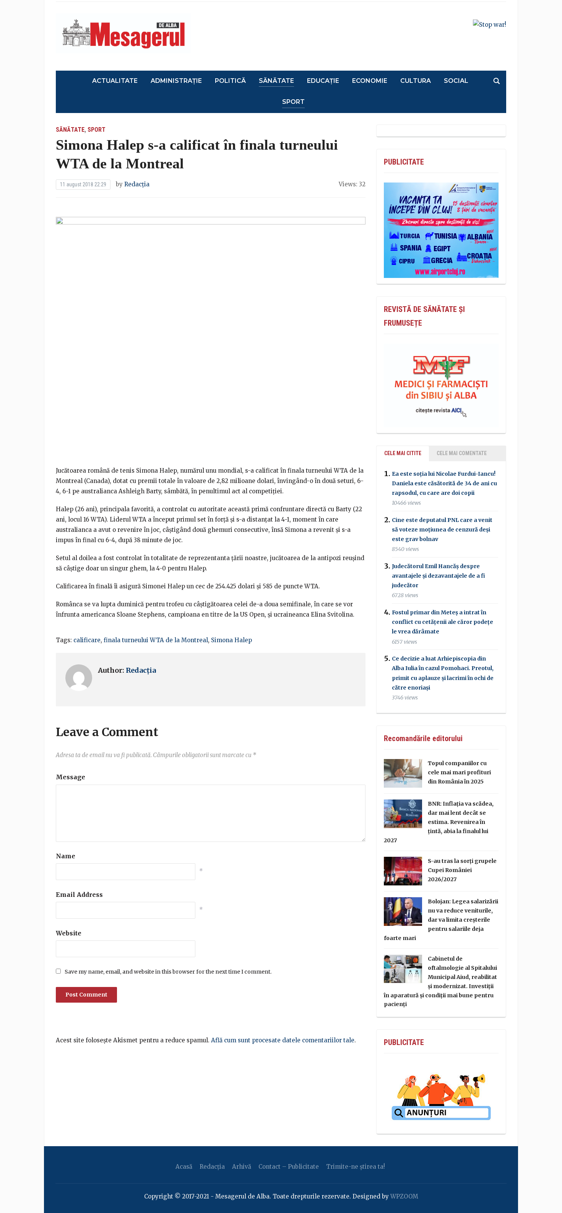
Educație (323, 80)
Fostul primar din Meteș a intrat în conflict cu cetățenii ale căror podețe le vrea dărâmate (442, 622)
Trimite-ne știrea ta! (355, 1166)
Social (456, 80)
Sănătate (276, 80)
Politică (230, 80)
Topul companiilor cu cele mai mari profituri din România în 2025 (459, 772)
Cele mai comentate (462, 453)
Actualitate (115, 80)
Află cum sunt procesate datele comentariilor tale (282, 1040)
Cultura (415, 80)
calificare (87, 640)
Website (68, 933)
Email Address (79, 894)
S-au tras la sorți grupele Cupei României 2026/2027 (462, 870)
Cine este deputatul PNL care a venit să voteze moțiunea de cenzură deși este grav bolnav (442, 530)
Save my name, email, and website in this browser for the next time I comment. (168, 971)
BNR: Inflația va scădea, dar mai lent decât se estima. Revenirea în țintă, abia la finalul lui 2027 (439, 821)
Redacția (136, 184)
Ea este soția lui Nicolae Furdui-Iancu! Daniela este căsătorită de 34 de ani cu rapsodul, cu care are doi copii (444, 483)
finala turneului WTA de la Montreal (156, 640)
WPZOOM (404, 1196)
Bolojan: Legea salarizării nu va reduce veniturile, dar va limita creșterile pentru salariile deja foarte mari (441, 919)
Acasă (183, 1166)
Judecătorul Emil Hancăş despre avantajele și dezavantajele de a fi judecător (438, 576)
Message (70, 777)
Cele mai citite (402, 453)
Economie (369, 80)
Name (65, 856)
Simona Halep (231, 640)
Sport (293, 101)
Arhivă (241, 1166)
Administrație (176, 80)
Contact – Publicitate (288, 1166)
